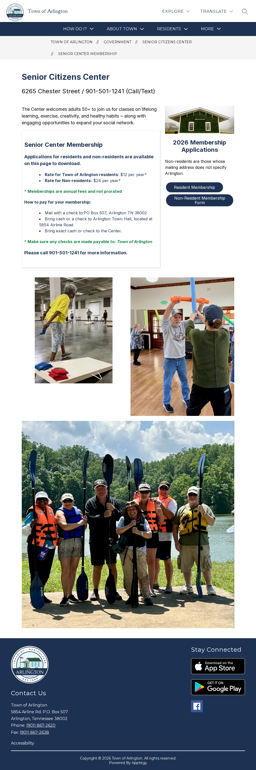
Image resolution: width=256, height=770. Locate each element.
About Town (122, 29)
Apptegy (139, 762)
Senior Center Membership (87, 54)
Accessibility (22, 743)
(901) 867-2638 (34, 732)
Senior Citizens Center (167, 42)
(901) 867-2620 (41, 725)
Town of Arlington (71, 42)
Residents (169, 29)
